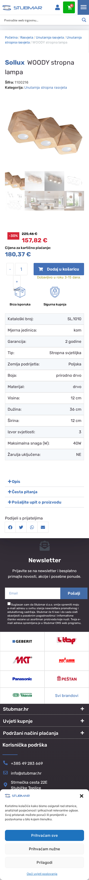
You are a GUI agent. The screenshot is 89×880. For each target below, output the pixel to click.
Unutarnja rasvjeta (50, 37)
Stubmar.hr (16, 709)
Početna (11, 37)
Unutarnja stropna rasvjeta (45, 87)
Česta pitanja (24, 492)
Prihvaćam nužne (44, 849)
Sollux (14, 62)
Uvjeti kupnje (18, 721)
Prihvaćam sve (44, 835)
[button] (81, 795)
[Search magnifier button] (84, 19)
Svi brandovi (66, 695)
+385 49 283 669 (27, 763)
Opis (16, 481)
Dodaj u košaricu (59, 271)
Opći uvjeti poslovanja (42, 874)
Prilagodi (44, 862)
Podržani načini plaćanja (30, 733)
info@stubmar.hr (26, 773)
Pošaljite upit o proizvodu (36, 502)
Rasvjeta (26, 37)
